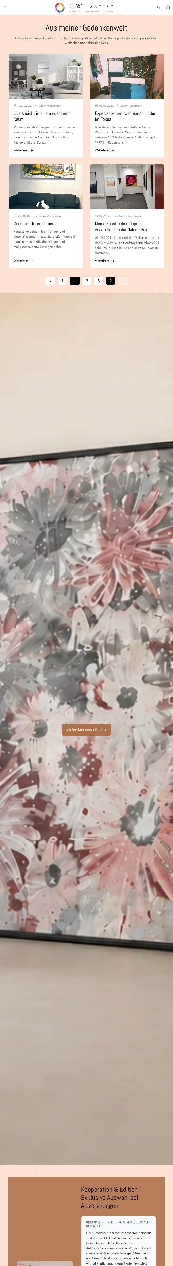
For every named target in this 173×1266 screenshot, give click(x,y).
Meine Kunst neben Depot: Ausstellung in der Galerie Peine (122, 227)
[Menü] (5, 7)
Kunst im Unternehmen (34, 223)
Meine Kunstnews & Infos (86, 729)
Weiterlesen (21, 150)
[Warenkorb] (168, 7)
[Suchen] (158, 7)
